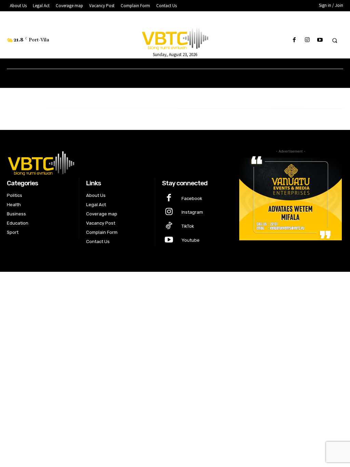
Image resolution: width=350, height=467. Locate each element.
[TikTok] (169, 226)
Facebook (191, 198)
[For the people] (175, 37)
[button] (334, 40)
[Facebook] (294, 40)
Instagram (192, 212)
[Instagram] (307, 40)
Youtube (190, 240)
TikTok (187, 226)
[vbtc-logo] (117, 162)
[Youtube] (319, 40)
